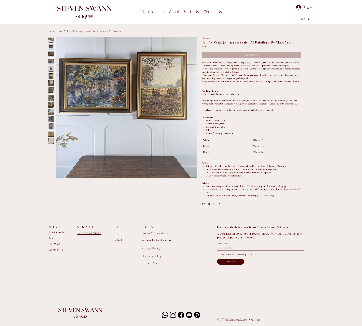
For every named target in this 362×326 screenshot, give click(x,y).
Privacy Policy (151, 254)
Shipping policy (151, 262)
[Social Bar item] (165, 321)
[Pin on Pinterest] (209, 209)
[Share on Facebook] (203, 209)
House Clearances (89, 239)
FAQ (115, 239)
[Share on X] (219, 209)
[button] (305, 19)
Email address (223, 249)
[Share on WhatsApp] (214, 209)
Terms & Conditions (155, 239)
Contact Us (119, 246)
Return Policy (151, 269)
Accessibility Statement (158, 246)
